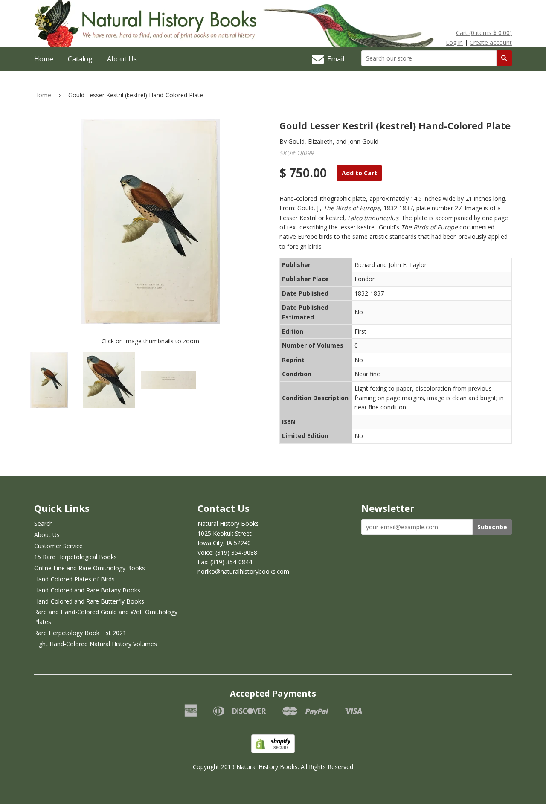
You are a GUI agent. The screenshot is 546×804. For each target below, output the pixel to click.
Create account (491, 42)
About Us (122, 59)
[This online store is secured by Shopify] (273, 751)
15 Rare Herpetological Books (75, 557)
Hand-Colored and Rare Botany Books (87, 590)
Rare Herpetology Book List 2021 (80, 633)
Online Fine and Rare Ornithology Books (89, 568)
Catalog (80, 59)
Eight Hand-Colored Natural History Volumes (95, 644)
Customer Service (58, 546)
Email (334, 59)
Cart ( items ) (484, 33)
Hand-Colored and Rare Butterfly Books (89, 601)
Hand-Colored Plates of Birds (74, 579)
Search (43, 524)
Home (43, 59)
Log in (454, 42)
